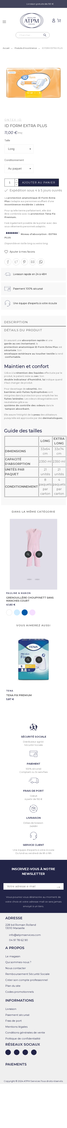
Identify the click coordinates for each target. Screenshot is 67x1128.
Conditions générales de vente (25, 1032)
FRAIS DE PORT (33, 790)
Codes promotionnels (19, 991)
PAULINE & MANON (18, 593)
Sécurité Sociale (33, 745)
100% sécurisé (33, 768)
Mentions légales (16, 1026)
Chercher (45, 35)
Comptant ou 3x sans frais (33, 772)
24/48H (33, 826)
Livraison (10, 1009)
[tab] (33, 322)
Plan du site (12, 985)
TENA (9, 690)
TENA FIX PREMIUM (19, 695)
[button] (19, 252)
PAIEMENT (33, 763)
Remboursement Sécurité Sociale (27, 974)
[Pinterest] (34, 1052)
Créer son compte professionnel (26, 980)
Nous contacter (15, 968)
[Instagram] (25, 1052)
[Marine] (25, 612)
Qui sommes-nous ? (18, 962)
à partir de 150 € (33, 799)
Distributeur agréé (33, 741)
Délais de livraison (33, 822)
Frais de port (13, 1020)
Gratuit (33, 795)
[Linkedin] (8, 1052)
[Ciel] (17, 612)
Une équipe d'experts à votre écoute (33, 850)
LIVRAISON (33, 817)
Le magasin (12, 956)
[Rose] (32, 612)
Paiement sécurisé (17, 1015)
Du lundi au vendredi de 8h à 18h (33, 853)
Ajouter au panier (38, 182)
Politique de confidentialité (22, 1038)
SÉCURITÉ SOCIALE (33, 736)
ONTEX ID (13, 120)
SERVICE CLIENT (33, 844)
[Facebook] (16, 1052)
